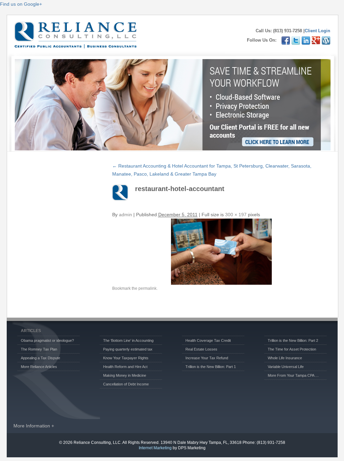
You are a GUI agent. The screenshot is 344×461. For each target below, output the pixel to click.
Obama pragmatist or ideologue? (47, 340)
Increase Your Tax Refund (206, 358)
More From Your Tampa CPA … (293, 375)
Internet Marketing (155, 448)
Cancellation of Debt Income (126, 384)
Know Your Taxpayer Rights (125, 358)
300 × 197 (236, 214)
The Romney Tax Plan (39, 349)
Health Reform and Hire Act (125, 367)
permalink (147, 288)
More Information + (33, 425)
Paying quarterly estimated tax (128, 349)
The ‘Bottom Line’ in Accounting (128, 340)
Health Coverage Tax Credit (208, 340)
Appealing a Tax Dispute (40, 358)
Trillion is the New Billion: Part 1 (210, 367)
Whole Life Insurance (285, 358)
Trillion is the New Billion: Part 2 (293, 340)
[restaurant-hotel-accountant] (221, 252)
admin (125, 214)
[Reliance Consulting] (75, 44)
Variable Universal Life (286, 367)
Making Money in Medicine (124, 375)
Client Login (317, 30)
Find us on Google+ (21, 4)
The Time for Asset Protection (292, 349)
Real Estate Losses (201, 349)
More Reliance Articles (39, 367)
